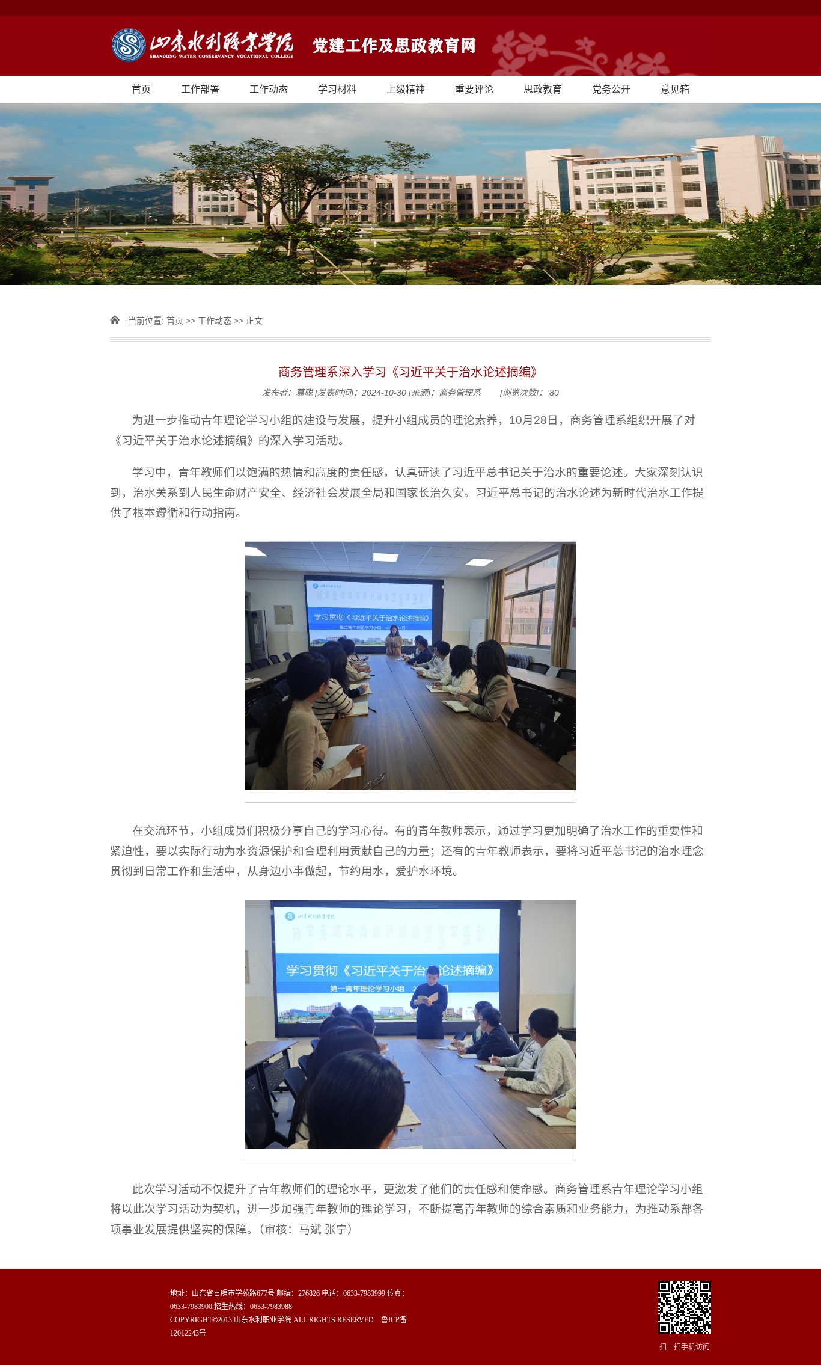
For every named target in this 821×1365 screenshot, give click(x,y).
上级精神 (405, 89)
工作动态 (268, 89)
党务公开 (611, 89)
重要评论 (474, 89)
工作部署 (200, 89)
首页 (141, 89)
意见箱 (675, 89)
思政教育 (542, 89)
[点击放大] (684, 1308)
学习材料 (337, 89)
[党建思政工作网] (410, 46)
